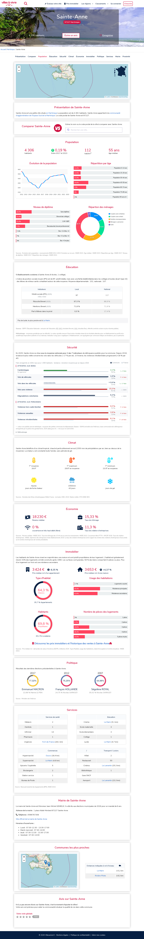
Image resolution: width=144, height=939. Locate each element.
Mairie (117, 56)
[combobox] (93, 130)
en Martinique (51, 113)
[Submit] (68, 129)
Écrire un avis (70, 35)
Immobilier (90, 56)
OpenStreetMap (123, 97)
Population (42, 56)
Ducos (48, 755)
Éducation (53, 56)
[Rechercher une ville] (25, 3)
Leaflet (108, 97)
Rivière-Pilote (100, 875)
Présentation (20, 56)
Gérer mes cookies (98, 935)
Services (109, 56)
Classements (100, 3)
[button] (19, 67)
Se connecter (116, 3)
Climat (71, 56)
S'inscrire (128, 3)
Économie (80, 56)
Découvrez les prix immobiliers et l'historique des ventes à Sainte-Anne (71, 643)
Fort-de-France (48, 742)
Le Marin (46, 320)
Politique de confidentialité (80, 935)
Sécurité (63, 56)
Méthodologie (22, 432)
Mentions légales (62, 935)
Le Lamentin (107, 765)
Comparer (32, 56)
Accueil (3, 49)
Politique (100, 56)
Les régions (86, 3)
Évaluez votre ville (54, 3)
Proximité (126, 56)
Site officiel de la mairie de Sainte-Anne (31, 819)
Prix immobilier (72, 3)
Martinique (11, 49)
